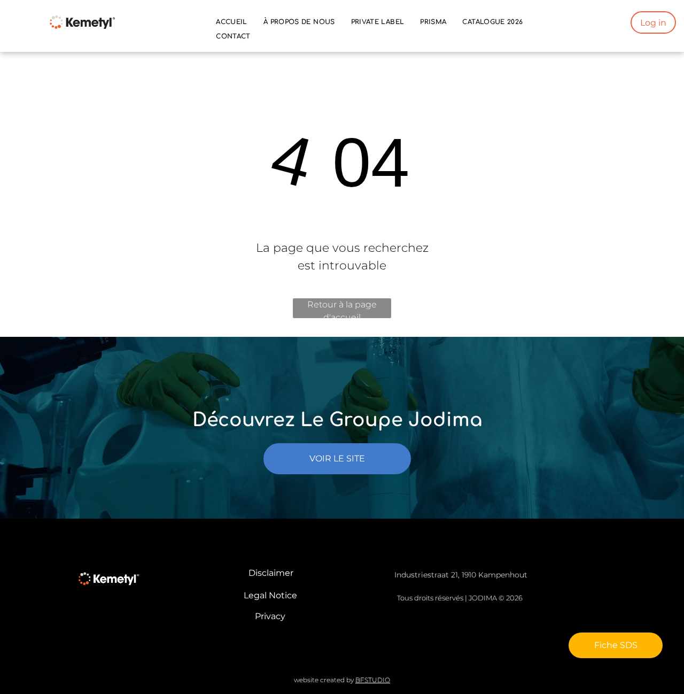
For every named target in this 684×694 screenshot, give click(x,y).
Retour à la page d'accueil (342, 308)
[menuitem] (231, 22)
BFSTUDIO (372, 680)
